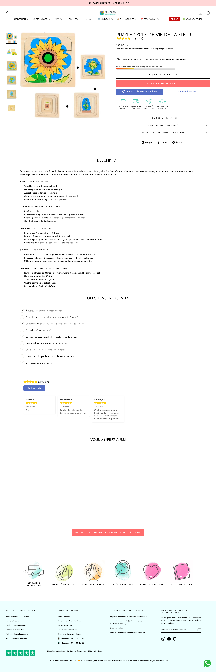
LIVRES (88, 19)
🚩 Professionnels (150, 19)
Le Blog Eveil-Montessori (16, 625)
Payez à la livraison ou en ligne (163, 132)
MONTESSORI (20, 19)
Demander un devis (65, 625)
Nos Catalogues (12, 621)
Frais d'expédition (136, 48)
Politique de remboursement (17, 634)
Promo (174, 19)
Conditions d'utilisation (15, 629)
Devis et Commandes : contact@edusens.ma (127, 632)
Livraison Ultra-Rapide (163, 118)
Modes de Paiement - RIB (68, 629)
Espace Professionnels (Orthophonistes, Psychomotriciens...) (126, 622)
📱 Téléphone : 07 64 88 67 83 (71, 643)
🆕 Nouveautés (105, 19)
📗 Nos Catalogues (192, 19)
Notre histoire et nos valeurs (17, 616)
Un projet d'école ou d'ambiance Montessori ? (128, 616)
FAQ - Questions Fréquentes (17, 638)
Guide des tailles (116, 628)
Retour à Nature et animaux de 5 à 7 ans (110, 532)
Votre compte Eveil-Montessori (70, 621)
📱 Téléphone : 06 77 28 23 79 (71, 638)
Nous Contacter (64, 616)
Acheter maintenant (163, 83)
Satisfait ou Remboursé (163, 125)
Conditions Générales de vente (70, 634)
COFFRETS (73, 19)
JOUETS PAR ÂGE (40, 19)
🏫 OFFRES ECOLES (125, 19)
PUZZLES (58, 19)
